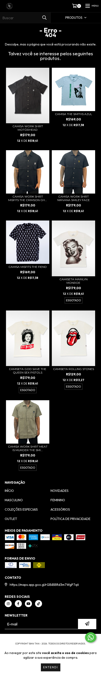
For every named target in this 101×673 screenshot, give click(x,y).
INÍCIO (9, 491)
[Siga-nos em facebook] (18, 603)
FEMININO (57, 500)
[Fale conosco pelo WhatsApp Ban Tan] (90, 637)
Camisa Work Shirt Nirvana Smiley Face (73, 198)
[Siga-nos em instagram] (8, 603)
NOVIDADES (59, 491)
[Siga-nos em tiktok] (38, 603)
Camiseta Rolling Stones (73, 369)
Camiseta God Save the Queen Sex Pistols (27, 370)
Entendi (50, 667)
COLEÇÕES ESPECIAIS (21, 509)
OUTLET (11, 519)
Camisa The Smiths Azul (73, 114)
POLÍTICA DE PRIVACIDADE (70, 519)
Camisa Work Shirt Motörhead (27, 127)
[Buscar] (44, 17)
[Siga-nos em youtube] (28, 603)
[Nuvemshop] (50, 638)
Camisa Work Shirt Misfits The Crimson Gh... (27, 198)
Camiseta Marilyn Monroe (73, 280)
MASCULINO (14, 500)
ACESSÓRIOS (60, 509)
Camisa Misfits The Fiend (27, 267)
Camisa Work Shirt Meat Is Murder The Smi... (27, 448)
